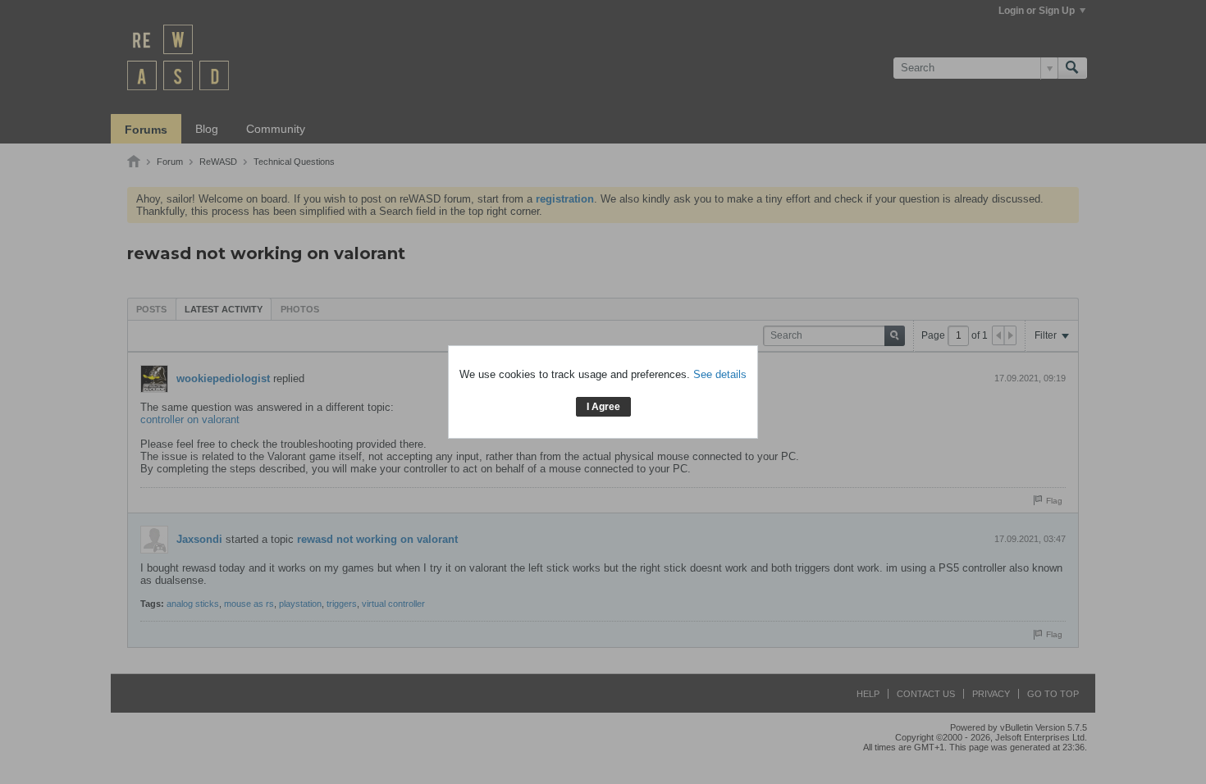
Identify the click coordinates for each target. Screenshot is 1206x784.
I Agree (603, 407)
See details (720, 374)
